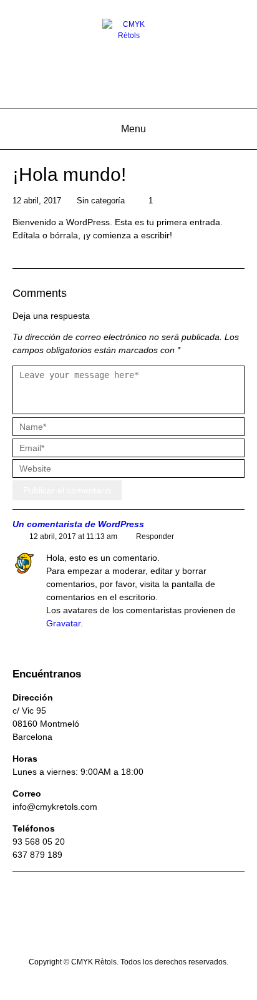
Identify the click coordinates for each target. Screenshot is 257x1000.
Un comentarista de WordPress (78, 524)
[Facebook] (105, 932)
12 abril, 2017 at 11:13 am (73, 536)
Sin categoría (101, 201)
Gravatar (63, 623)
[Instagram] (128, 932)
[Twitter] (152, 932)
